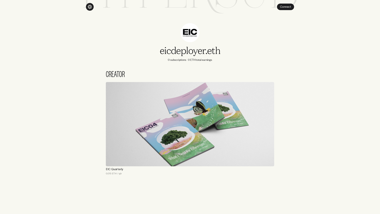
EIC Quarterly (114, 169)
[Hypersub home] (90, 7)
